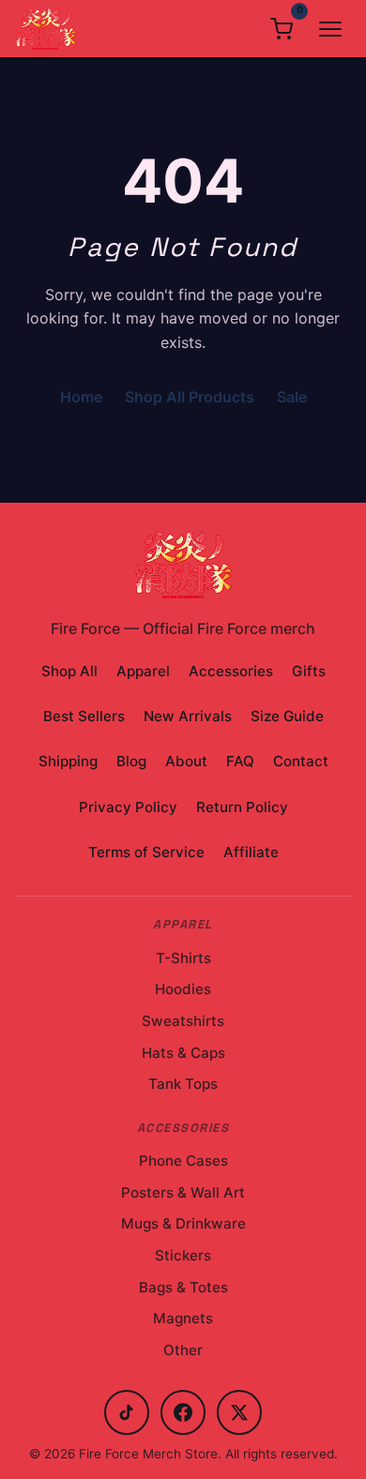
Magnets (183, 1318)
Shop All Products (189, 396)
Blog (131, 761)
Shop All (69, 671)
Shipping (68, 761)
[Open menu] (330, 29)
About (186, 761)
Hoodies (183, 989)
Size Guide (287, 716)
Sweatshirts (183, 1021)
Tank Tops (183, 1084)
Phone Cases (183, 1161)
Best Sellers (84, 716)
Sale (292, 396)
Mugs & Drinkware (183, 1223)
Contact (300, 761)
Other (183, 1350)
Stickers (183, 1255)
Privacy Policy (128, 807)
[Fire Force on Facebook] (183, 1412)
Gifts (309, 671)
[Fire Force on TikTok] (126, 1412)
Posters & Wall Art (183, 1192)
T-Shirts (183, 958)
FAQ (240, 761)
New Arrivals (188, 716)
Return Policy (242, 807)
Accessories (231, 671)
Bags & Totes (183, 1287)
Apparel (143, 671)
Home (81, 396)
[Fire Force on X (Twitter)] (239, 1412)
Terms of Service (146, 852)
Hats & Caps (183, 1053)
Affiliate (251, 852)
